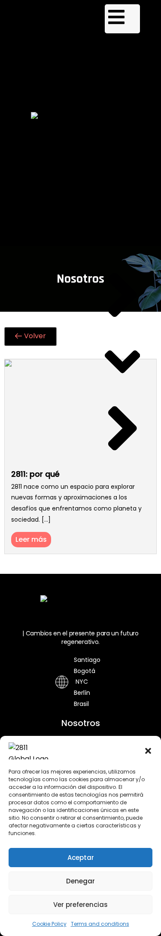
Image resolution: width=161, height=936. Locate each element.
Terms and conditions (100, 923)
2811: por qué (35, 474)
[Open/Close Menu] (122, 18)
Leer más (31, 539)
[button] (148, 751)
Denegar (80, 881)
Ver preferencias (80, 904)
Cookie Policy (49, 923)
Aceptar (80, 857)
